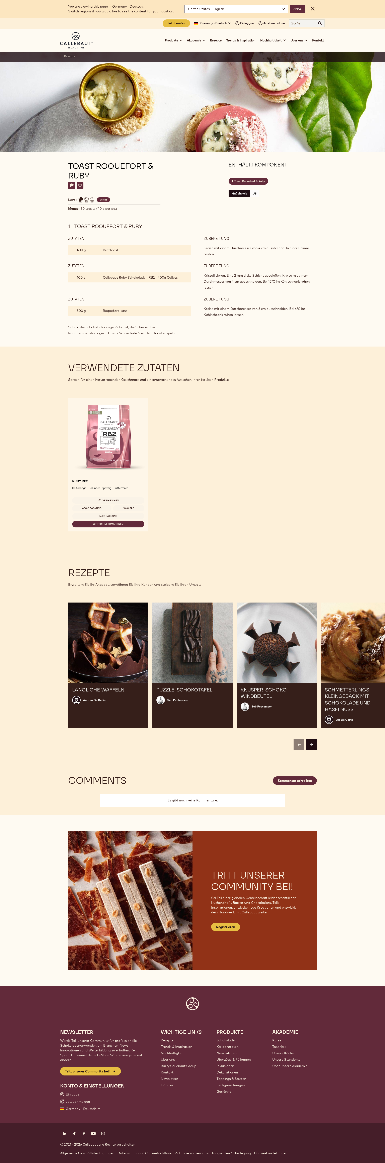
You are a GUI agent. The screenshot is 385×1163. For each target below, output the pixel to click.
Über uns (168, 1059)
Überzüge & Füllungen (234, 1059)
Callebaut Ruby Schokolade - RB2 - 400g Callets (140, 277)
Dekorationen (227, 1072)
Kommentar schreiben (295, 781)
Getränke (224, 1091)
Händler (167, 1085)
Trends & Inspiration (240, 40)
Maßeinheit (239, 193)
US (254, 193)
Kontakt (318, 40)
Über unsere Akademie (289, 1066)
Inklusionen (225, 1066)
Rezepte (216, 40)
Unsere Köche (283, 1053)
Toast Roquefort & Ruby (249, 181)
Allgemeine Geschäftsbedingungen (87, 1153)
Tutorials (279, 1047)
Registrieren (225, 927)
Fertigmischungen (231, 1085)
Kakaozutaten (228, 1047)
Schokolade (226, 1040)
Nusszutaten (227, 1053)
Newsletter (169, 1079)
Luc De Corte (344, 720)
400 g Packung (91, 508)
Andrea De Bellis (94, 700)
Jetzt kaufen (176, 23)
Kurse (276, 1040)
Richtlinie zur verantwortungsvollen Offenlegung (213, 1153)
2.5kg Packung (108, 516)
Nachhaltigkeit (172, 1053)
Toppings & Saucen (231, 1079)
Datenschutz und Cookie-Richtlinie (144, 1153)
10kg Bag (128, 508)
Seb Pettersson (177, 700)
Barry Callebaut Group (178, 1066)
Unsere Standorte (286, 1059)
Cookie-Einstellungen (270, 1153)
